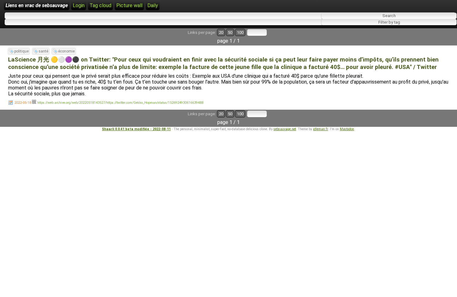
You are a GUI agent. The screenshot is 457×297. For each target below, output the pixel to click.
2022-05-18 (22, 103)
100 (240, 32)
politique (21, 51)
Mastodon (347, 129)
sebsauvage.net (285, 129)
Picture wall (129, 5)
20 (221, 32)
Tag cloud (100, 5)
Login (79, 5)
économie (66, 51)
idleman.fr (320, 129)
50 (230, 32)
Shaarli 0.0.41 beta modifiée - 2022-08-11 (136, 129)
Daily (152, 5)
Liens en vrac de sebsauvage (37, 5)
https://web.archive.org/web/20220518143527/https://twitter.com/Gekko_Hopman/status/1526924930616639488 (120, 103)
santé (43, 51)
